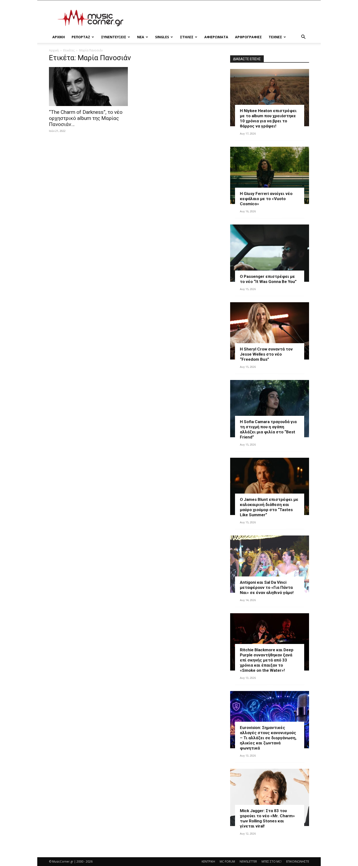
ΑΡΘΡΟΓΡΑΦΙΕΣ (248, 37)
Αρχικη (58, 37)
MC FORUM (227, 861)
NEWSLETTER (248, 861)
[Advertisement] (220, 18)
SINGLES (162, 37)
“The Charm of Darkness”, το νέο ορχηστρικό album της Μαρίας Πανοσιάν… (85, 118)
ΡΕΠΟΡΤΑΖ (81, 37)
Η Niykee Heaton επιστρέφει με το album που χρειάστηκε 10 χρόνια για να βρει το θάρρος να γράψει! (268, 118)
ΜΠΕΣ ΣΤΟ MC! (272, 861)
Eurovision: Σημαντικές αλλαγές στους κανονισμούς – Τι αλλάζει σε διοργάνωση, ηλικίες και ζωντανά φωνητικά (268, 737)
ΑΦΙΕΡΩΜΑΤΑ (216, 37)
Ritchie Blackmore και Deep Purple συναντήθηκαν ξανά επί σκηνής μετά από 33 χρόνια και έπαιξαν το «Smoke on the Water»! (266, 660)
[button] (303, 37)
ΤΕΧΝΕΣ (275, 37)
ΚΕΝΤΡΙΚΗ (208, 861)
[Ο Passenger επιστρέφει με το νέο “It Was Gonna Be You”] (269, 253)
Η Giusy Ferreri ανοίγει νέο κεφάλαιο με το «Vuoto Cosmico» (266, 198)
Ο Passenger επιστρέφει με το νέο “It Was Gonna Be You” (268, 279)
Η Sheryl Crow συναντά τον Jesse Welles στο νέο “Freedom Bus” (266, 354)
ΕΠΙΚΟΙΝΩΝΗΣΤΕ (297, 861)
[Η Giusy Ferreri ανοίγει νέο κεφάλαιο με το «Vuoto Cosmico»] (269, 175)
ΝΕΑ (140, 37)
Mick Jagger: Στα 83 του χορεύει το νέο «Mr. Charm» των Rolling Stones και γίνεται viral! (267, 818)
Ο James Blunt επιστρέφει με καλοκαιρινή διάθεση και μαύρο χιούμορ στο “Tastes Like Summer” (269, 507)
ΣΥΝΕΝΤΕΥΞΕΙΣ (113, 37)
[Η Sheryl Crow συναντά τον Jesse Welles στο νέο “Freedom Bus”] (269, 331)
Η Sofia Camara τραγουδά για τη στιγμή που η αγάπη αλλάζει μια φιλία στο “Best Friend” (268, 429)
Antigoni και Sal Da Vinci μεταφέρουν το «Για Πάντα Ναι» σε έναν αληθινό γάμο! (267, 587)
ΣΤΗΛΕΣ (186, 37)
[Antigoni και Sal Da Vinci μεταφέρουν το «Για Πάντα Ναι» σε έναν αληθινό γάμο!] (269, 564)
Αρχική (54, 50)
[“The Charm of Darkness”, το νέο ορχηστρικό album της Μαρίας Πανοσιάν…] (88, 86)
